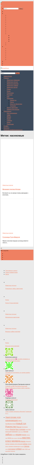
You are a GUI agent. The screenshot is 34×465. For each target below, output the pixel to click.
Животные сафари (12, 21)
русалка (22, 446)
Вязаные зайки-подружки (12, 331)
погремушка (16, 446)
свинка (26, 446)
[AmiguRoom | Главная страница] (5, 2)
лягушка (19, 438)
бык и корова (20, 429)
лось (12, 438)
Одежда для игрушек (13, 45)
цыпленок (7, 451)
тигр (26, 449)
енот (22, 431)
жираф (25, 431)
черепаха (13, 451)
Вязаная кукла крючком (12, 346)
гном (26, 429)
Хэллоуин (13, 41)
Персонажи (10, 28)
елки (19, 431)
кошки (18, 434)
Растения (9, 30)
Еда (8, 32)
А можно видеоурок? (11, 400)
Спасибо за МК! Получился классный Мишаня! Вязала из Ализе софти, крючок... (17, 387)
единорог (15, 431)
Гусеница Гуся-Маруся (11, 237)
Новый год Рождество (15, 425)
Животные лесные (12, 17)
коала (13, 435)
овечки (7, 444)
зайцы (8, 434)
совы (23, 449)
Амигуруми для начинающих (13, 419)
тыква (29, 449)
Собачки (9, 56)
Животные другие (12, 23)
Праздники (10, 34)
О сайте (6, 61)
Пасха (12, 37)
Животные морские (12, 19)
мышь (23, 441)
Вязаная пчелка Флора (11, 189)
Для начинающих (12, 48)
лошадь (15, 438)
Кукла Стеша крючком (11, 303)
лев (6, 438)
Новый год (13, 35)
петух (6, 446)
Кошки (9, 54)
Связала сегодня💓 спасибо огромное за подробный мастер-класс (17, 360)
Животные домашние (13, 15)
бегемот (7, 429)
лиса (9, 438)
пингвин (11, 446)
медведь (16, 440)
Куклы (9, 26)
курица (28, 435)
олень (25, 443)
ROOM (8, 12)
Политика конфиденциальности (13, 65)
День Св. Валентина (16, 39)
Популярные (7, 47)
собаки (19, 448)
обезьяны (28, 441)
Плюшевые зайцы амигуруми (14, 288)
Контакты (6, 63)
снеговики (11, 449)
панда (29, 444)
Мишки (9, 52)
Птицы (9, 24)
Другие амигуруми (12, 43)
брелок (12, 429)
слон (6, 449)
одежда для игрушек (16, 444)
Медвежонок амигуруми (12, 317)
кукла (24, 434)
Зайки (8, 50)
